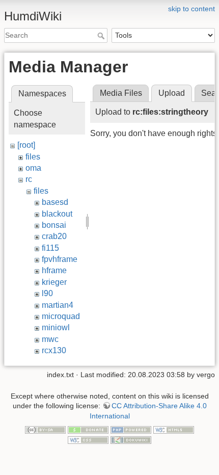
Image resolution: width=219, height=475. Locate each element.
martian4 (57, 305)
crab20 (54, 236)
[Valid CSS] (88, 439)
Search (102, 35)
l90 (47, 293)
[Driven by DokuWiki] (131, 439)
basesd (55, 202)
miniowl (56, 327)
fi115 (50, 248)
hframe (54, 270)
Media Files (121, 93)
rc (28, 179)
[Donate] (88, 430)
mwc (50, 339)
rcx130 (54, 350)
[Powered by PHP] (131, 430)
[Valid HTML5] (173, 430)
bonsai (54, 225)
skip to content (191, 9)
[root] (26, 145)
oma (33, 168)
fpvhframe (59, 259)
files (32, 156)
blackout (57, 213)
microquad (61, 316)
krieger (54, 282)
